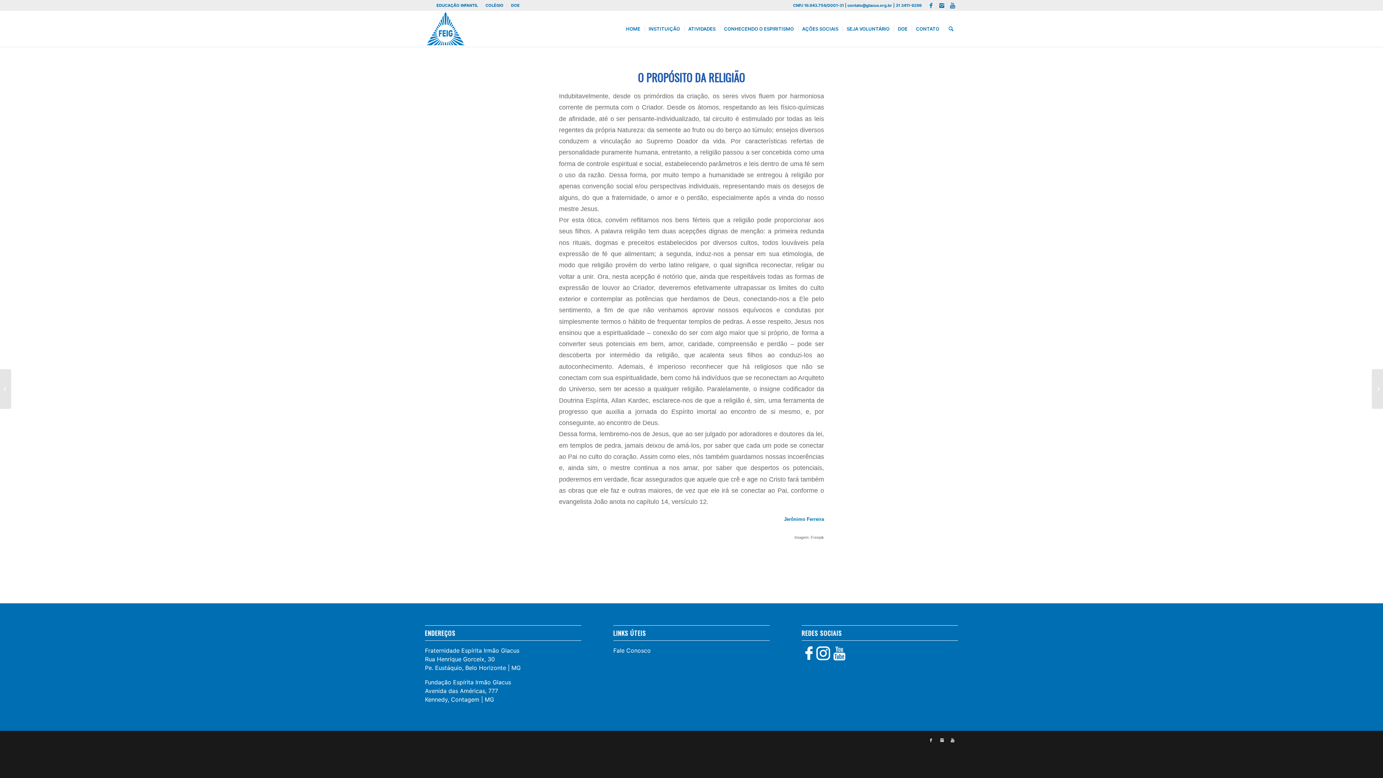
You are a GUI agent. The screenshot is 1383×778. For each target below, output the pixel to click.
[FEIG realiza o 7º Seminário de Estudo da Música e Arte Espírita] (1377, 389)
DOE (515, 5)
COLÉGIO (494, 5)
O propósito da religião (691, 77)
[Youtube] (952, 5)
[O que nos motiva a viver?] (5, 389)
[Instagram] (941, 5)
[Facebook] (931, 5)
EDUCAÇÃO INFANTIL (457, 5)
